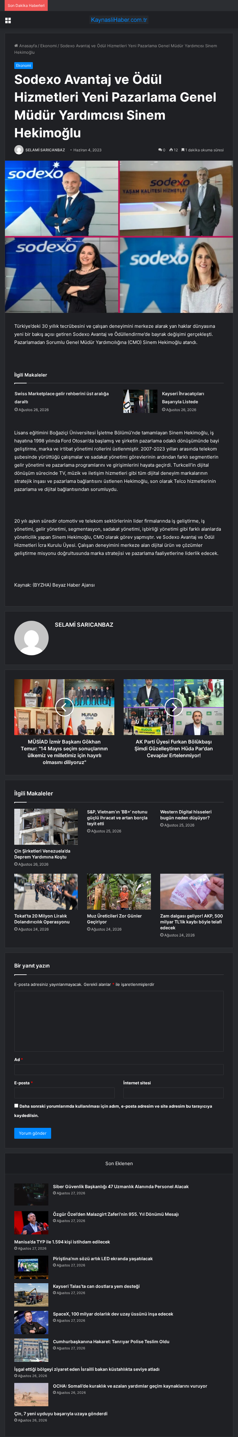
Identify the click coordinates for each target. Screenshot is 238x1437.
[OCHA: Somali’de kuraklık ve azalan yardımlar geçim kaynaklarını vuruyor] (31, 1394)
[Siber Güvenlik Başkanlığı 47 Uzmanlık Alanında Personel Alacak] (31, 1195)
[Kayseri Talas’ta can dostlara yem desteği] (31, 1295)
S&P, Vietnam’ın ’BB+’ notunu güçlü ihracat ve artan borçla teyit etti (117, 817)
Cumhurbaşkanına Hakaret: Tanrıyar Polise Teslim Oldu (111, 1341)
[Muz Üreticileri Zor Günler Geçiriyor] (119, 892)
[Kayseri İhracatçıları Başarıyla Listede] (140, 401)
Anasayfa (27, 45)
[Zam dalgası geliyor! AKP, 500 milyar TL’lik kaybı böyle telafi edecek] (192, 892)
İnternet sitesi (137, 1082)
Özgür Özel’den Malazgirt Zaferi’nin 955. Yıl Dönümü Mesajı (116, 1214)
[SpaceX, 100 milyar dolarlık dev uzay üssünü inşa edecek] (31, 1322)
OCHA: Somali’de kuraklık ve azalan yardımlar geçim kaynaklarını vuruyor (130, 1386)
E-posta (23, 1082)
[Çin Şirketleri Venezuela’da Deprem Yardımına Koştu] (46, 827)
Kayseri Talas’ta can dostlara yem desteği (96, 1286)
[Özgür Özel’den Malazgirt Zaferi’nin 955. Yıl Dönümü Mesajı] (31, 1222)
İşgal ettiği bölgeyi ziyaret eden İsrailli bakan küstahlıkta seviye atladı (87, 1369)
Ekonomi (48, 45)
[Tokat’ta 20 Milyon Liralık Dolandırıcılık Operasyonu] (46, 892)
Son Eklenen (119, 1163)
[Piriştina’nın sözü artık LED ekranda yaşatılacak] (31, 1267)
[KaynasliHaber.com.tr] (119, 20)
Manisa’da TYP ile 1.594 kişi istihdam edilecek (62, 1241)
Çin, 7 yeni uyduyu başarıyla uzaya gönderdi (61, 1413)
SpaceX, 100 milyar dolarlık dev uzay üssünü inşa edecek (113, 1313)
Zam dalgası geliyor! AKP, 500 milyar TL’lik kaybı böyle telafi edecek (191, 921)
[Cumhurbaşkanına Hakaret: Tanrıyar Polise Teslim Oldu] (31, 1350)
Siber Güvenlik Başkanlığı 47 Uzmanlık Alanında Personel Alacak (121, 1186)
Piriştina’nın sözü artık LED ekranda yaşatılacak (103, 1258)
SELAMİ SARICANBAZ (45, 150)
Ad (18, 1059)
